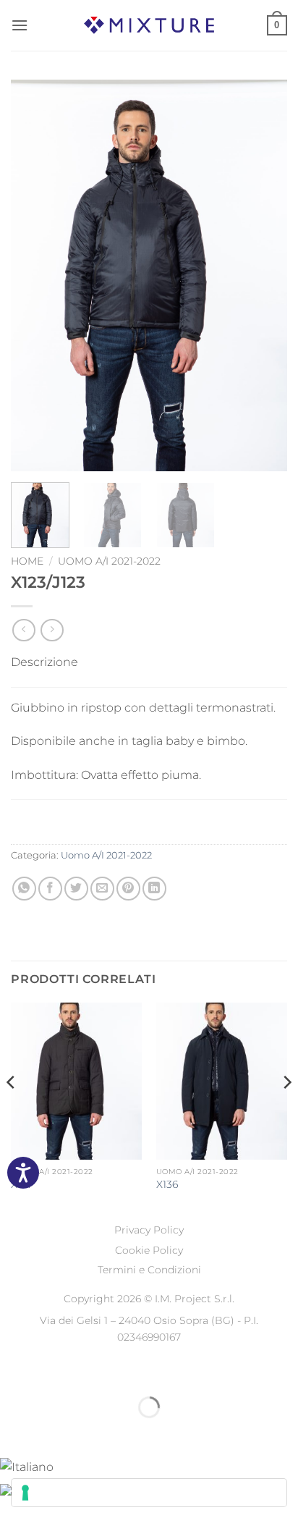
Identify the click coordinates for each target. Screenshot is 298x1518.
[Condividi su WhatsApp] (24, 889)
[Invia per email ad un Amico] (102, 889)
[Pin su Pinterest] (128, 889)
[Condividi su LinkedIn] (154, 889)
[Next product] (23, 630)
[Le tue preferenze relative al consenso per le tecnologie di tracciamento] (149, 1492)
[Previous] (35, 275)
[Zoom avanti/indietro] (14, 1371)
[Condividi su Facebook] (50, 889)
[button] (19, 25)
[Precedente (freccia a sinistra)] (14, 1432)
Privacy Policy (149, 1229)
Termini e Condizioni (149, 1269)
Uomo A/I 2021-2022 (109, 561)
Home (27, 561)
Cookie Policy (149, 1250)
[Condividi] (99, 1371)
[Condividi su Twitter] (76, 889)
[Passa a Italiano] (27, 1466)
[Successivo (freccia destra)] (57, 1432)
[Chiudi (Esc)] (141, 1371)
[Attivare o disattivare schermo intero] (57, 1371)
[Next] (263, 275)
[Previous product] (52, 630)
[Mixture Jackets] (149, 25)
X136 (167, 1184)
